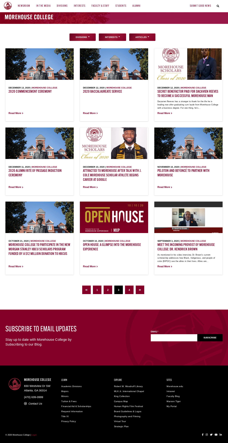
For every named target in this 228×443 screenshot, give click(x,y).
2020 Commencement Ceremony (30, 92)
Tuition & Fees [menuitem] (68, 401)
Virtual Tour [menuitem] (120, 421)
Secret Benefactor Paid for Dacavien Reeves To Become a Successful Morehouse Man (187, 94)
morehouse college (44, 87)
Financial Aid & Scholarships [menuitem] (76, 406)
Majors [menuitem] (64, 391)
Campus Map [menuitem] (121, 401)
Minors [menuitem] (64, 396)
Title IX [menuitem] (65, 416)
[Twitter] (211, 435)
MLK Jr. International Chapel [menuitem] (129, 391)
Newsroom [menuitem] (24, 6)
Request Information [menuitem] (72, 411)
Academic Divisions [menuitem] (71, 386)
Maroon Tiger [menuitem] (174, 401)
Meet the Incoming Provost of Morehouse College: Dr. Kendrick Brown (186, 247)
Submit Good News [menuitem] (200, 6)
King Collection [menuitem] (122, 396)
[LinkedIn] (221, 435)
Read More (15, 113)
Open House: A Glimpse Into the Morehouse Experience (112, 247)
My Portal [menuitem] (172, 406)
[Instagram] (207, 435)
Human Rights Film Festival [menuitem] (128, 406)
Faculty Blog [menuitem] (173, 396)
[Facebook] (202, 435)
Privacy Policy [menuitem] (68, 421)
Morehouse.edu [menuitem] (175, 386)
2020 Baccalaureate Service (102, 92)
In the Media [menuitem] (43, 6)
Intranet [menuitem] (171, 391)
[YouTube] (216, 435)
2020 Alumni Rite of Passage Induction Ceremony (35, 173)
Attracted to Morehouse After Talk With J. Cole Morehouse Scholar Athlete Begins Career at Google (112, 175)
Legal (33, 435)
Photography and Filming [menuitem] (127, 416)
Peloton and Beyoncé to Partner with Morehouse (183, 173)
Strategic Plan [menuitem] (121, 426)
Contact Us (35, 403)
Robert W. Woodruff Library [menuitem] (128, 386)
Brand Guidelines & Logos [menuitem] (127, 411)
